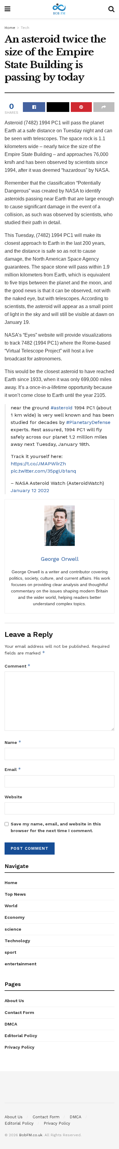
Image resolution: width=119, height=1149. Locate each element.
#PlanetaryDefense (88, 422)
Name (13, 742)
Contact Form (19, 1012)
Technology (17, 940)
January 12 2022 (30, 490)
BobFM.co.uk (30, 1135)
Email (13, 769)
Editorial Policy (21, 1035)
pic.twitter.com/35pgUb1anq (43, 471)
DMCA (11, 1024)
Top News (15, 894)
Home (10, 28)
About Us (14, 1000)
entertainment (20, 963)
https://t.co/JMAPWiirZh (38, 464)
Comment (18, 666)
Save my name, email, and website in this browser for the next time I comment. (56, 827)
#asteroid (62, 408)
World (11, 905)
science (13, 929)
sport (10, 952)
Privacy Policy (19, 1047)
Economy (15, 917)
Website (13, 796)
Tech (25, 28)
